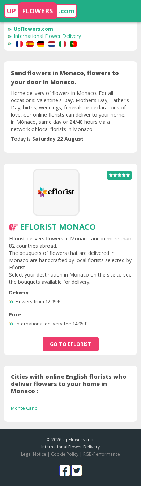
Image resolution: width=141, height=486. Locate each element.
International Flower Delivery (47, 35)
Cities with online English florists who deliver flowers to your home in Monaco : (69, 384)
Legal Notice (33, 454)
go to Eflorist (70, 343)
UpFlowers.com (33, 28)
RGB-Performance (101, 454)
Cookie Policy (64, 454)
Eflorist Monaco (58, 226)
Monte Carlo (24, 408)
